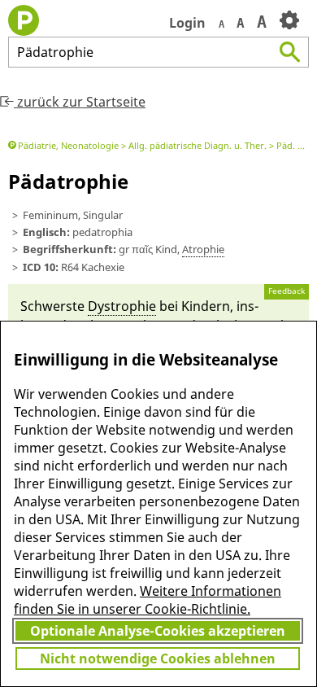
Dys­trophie (122, 306)
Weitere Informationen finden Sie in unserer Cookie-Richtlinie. (147, 600)
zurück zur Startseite (79, 102)
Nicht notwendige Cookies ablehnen (158, 658)
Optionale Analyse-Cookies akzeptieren (157, 631)
